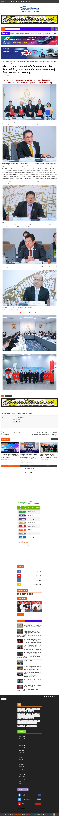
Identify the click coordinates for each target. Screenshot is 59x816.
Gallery (20, 723)
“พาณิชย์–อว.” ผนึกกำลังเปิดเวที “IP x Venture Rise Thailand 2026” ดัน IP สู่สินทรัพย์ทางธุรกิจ (10, 456)
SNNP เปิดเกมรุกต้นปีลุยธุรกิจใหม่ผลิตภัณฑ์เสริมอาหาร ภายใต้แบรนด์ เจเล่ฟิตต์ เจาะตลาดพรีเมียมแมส (33, 625)
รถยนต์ (19, 716)
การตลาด (28, 713)
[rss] (21, 2)
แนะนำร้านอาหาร (22, 720)
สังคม (34, 713)
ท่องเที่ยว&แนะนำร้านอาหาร (30, 723)
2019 (20, 781)
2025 (20, 738)
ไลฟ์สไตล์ (37, 716)
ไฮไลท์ (37, 720)
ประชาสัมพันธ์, (18, 75)
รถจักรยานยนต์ (30, 718)
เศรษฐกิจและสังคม (22, 711)
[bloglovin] (16, 2)
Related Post (5, 439)
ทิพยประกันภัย (31, 720)
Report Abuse (21, 808)
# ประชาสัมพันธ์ (8, 396)
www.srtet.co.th (28, 307)
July (20, 755)
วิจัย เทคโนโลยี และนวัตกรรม (33, 708)
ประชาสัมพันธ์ (39, 33)
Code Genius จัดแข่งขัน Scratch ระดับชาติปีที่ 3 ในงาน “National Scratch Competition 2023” (32, 668)
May (20, 759)
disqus (29, 465)
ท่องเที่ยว (25, 716)
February (21, 766)
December (21, 743)
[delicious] (29, 2)
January (20, 769)
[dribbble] (19, 2)
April (20, 762)
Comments (29, 621)
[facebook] (9, 2)
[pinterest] (14, 2)
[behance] (24, 2)
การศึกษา (31, 716)
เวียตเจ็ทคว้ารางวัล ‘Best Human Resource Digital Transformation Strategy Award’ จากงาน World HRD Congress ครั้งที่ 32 (29, 688)
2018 (20, 783)
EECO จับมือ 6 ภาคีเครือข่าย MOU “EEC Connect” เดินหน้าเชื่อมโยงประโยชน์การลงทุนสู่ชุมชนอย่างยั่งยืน (48, 456)
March (20, 764)
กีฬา (38, 713)
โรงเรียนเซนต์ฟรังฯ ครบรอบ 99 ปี (32, 660)
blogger (10, 465)
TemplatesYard (33, 814)
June (20, 757)
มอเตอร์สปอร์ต (21, 718)
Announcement (38, 621)
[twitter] (11, 2)
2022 (20, 774)
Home (3, 61)
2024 (20, 741)
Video (19, 725)
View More (55, 439)
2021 (20, 776)
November (21, 745)
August (20, 752)
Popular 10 (21, 621)
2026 (20, 736)
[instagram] (26, 2)
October (21, 747)
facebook (48, 465)
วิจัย (24, 725)
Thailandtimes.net (17, 814)
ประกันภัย (30, 711)
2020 (20, 779)
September (21, 750)
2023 (20, 772)
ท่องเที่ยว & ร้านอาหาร (31, 725)
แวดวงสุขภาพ (21, 713)
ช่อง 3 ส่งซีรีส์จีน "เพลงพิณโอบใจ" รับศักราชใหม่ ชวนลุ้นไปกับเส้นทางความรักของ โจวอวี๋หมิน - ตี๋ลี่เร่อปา (32, 641)
